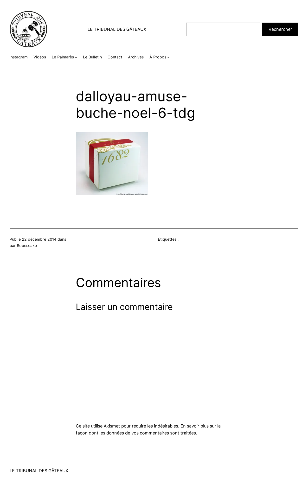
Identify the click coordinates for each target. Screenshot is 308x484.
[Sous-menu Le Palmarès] (76, 57)
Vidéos (39, 57)
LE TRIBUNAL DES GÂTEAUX (117, 29)
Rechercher (280, 29)
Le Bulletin (92, 57)
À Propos (157, 57)
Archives (136, 57)
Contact (115, 57)
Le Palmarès (63, 57)
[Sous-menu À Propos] (168, 57)
